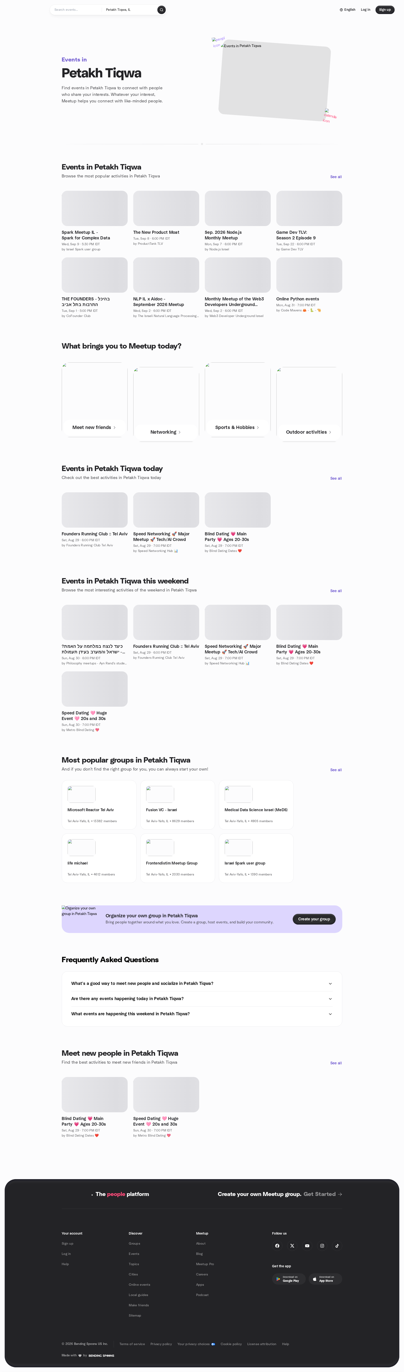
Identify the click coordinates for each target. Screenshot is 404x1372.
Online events (139, 1284)
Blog (199, 1254)
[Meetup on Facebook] (277, 1246)
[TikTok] (337, 1246)
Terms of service (132, 1344)
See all (336, 177)
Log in (66, 1254)
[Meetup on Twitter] (292, 1246)
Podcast (202, 1295)
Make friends (139, 1305)
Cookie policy (231, 1344)
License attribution (261, 1344)
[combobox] (130, 9)
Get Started (320, 1194)
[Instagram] (322, 1246)
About (201, 1243)
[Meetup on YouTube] (307, 1246)
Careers (202, 1274)
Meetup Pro (205, 1264)
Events (134, 1254)
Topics (134, 1264)
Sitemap (135, 1315)
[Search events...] (161, 10)
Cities (133, 1274)
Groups (134, 1243)
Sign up (67, 1243)
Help (65, 1264)
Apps (200, 1284)
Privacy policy (161, 1344)
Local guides (138, 1295)
